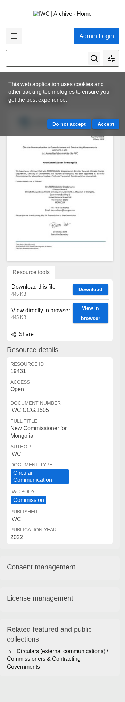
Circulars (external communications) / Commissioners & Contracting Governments (57, 659)
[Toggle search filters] (111, 58)
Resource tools (31, 272)
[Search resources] (94, 58)
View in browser (90, 313)
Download (90, 289)
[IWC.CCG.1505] (60, 185)
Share (25, 334)
